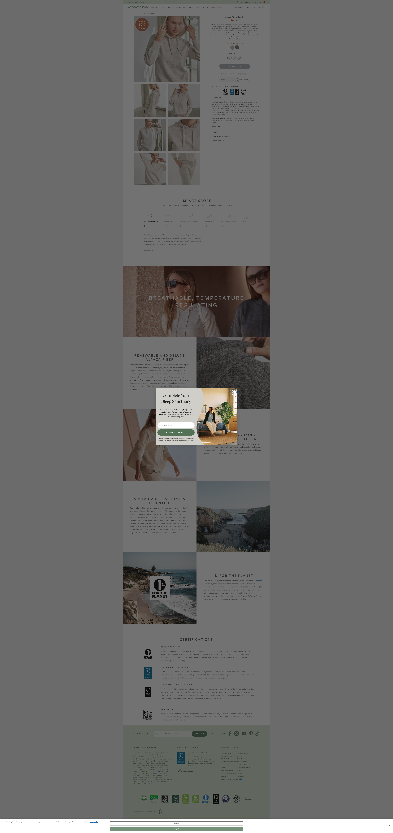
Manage (176, 823)
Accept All (176, 829)
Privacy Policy (94, 822)
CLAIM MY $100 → (176, 432)
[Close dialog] (233, 392)
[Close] (389, 825)
